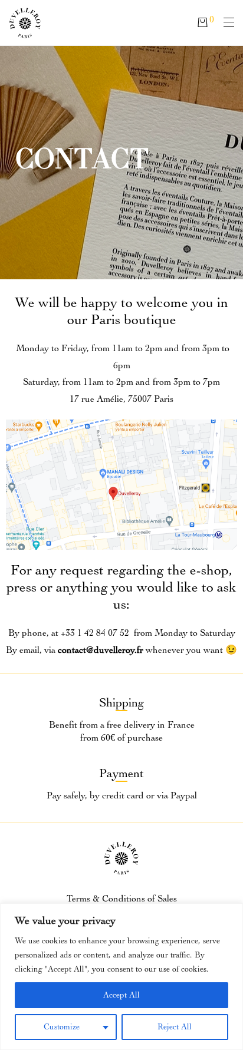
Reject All (174, 1027)
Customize (62, 1027)
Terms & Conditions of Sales (122, 898)
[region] (121, 976)
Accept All (121, 995)
